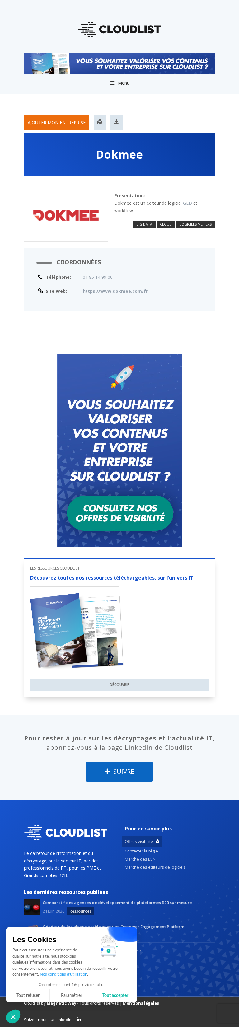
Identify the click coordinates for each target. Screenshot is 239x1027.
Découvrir (119, 684)
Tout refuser (28, 995)
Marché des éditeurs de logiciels (155, 867)
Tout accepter (115, 995)
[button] (13, 1016)
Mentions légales (141, 1003)
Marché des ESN (140, 859)
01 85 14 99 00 (98, 277)
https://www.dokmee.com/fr (115, 291)
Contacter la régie (141, 851)
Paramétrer (71, 995)
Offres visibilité (139, 841)
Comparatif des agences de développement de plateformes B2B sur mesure (117, 902)
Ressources (80, 911)
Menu (123, 83)
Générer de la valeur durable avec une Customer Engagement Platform (113, 926)
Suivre (123, 771)
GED (187, 203)
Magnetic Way (61, 1003)
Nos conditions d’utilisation (63, 975)
